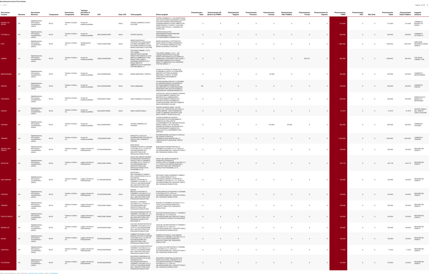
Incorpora (40, 273)
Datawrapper (54, 273)
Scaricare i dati (32, 273)
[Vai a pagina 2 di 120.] (427, 5)
